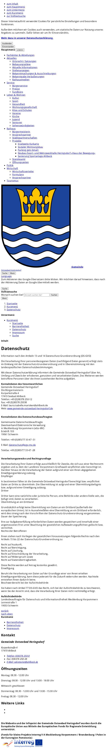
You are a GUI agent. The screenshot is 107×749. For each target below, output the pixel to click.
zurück (4, 610)
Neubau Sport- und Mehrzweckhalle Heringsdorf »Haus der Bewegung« (56, 153)
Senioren (17, 122)
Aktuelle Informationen (24, 67)
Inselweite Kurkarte (28, 143)
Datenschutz (13, 309)
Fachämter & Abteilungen (20, 55)
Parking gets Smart (28, 150)
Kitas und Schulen (22, 110)
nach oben (7, 613)
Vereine (16, 113)
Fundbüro (17, 91)
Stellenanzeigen (20, 70)
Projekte (16, 140)
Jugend (16, 119)
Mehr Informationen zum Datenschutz (22, 285)
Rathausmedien (20, 79)
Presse (16, 88)
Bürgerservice (19, 85)
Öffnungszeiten (20, 162)
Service (10, 82)
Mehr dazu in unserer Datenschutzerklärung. (27, 38)
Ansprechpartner (21, 134)
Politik (10, 165)
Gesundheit (18, 104)
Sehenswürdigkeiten (23, 125)
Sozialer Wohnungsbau (30, 146)
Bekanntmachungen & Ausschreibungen (34, 73)
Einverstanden (8, 47)
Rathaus (11, 128)
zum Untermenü (16, 9)
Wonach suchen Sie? (12, 294)
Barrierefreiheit (20, 326)
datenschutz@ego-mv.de (22, 444)
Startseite (12, 303)
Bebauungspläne (21, 64)
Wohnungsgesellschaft (24, 107)
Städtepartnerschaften (24, 137)
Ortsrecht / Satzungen (24, 61)
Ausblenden (7, 43)
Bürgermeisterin (21, 131)
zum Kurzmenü (15, 12)
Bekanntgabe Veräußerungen (28, 76)
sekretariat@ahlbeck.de (22, 662)
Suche (15, 335)
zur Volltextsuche (16, 16)
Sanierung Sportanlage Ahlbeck (35, 156)
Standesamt (18, 159)
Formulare (18, 174)
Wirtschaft (12, 168)
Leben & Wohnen (16, 94)
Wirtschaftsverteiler (23, 171)
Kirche (15, 116)
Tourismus (12, 180)
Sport (15, 101)
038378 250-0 (18, 655)
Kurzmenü (12, 306)
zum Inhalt (12, 3)
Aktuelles (12, 58)
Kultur (15, 98)
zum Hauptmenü (16, 6)
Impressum (18, 332)
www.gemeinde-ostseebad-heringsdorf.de (30, 408)
